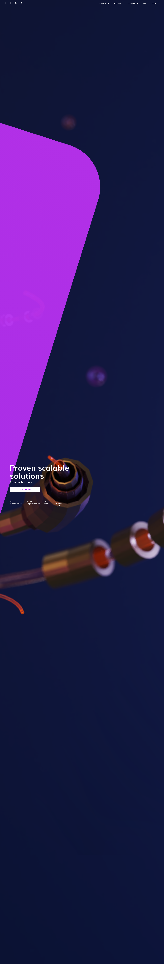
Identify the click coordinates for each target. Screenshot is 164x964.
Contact (154, 3)
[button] (104, 3)
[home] (14, 3)
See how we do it (25, 490)
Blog (144, 3)
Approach (117, 3)
